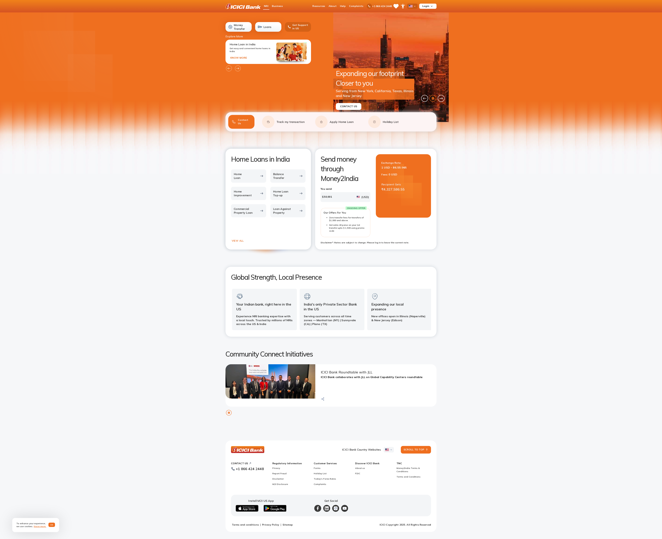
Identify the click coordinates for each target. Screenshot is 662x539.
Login (425, 6)
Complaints (320, 484)
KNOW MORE (238, 57)
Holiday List (320, 473)
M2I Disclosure (280, 484)
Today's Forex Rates (325, 478)
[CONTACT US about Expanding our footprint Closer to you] (391, 67)
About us (360, 468)
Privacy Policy (270, 524)
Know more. (40, 526)
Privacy (276, 468)
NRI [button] (266, 6)
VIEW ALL (238, 240)
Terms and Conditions (408, 476)
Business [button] (277, 6)
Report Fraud (279, 473)
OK (51, 524)
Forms (317, 468)
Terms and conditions (245, 524)
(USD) (365, 197)
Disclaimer (278, 478)
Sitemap (288, 524)
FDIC (357, 473)
